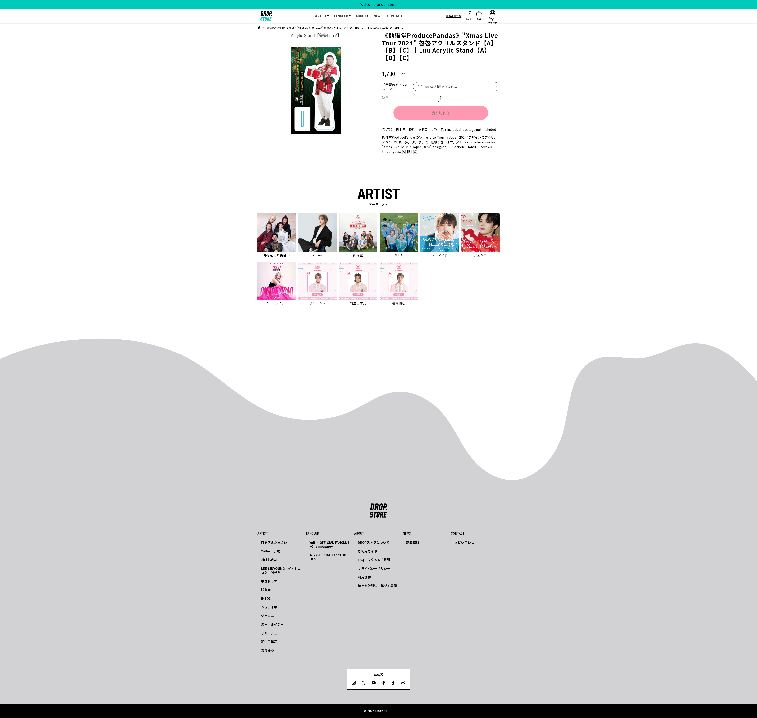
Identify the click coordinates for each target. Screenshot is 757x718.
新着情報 (412, 542)
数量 (385, 97)
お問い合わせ (464, 542)
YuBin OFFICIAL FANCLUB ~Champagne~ (330, 544)
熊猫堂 (266, 589)
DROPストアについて (374, 542)
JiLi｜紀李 (269, 559)
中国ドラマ (269, 581)
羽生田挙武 (269, 641)
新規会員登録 (453, 16)
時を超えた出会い (274, 542)
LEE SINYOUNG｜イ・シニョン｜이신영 (281, 570)
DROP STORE (384, 711)
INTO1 (266, 598)
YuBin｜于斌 (270, 551)
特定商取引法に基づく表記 (377, 585)
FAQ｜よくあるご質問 (374, 559)
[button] (322, 16)
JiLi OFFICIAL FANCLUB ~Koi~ (328, 557)
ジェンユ (267, 615)
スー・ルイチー (272, 624)
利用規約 (364, 577)
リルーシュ (269, 633)
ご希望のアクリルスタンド (395, 87)
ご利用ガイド (367, 551)
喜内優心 (267, 650)
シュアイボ (269, 607)
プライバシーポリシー (374, 568)
